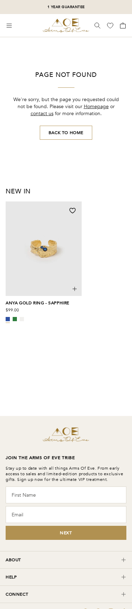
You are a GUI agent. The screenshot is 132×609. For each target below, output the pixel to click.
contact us (42, 113)
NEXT (66, 533)
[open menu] (9, 25)
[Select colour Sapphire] (8, 319)
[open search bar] (97, 25)
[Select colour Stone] (22, 319)
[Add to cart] (74, 288)
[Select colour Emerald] (15, 319)
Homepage (96, 106)
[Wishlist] (111, 25)
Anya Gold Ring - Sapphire (37, 303)
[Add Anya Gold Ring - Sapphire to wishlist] (72, 211)
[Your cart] (122, 25)
